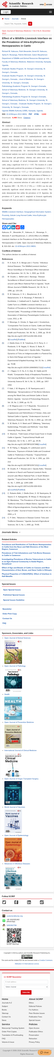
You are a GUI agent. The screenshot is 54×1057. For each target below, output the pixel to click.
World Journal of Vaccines (14, 807)
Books (4, 1010)
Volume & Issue (8, 1042)
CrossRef (13, 340)
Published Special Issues (14, 595)
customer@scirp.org (15, 916)
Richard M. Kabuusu (10, 51)
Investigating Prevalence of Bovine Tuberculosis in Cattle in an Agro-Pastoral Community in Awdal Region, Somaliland (26, 561)
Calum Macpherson (39, 55)
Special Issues (34, 1020)
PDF (30, 114)
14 (4, 518)
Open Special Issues (12, 590)
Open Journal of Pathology (15, 666)
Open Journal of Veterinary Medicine (16, 31)
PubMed (21, 340)
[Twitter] (4, 902)
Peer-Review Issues (37, 1013)
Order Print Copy (10, 614)
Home (7, 19)
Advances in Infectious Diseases (17, 864)
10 (4, 434)
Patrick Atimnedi (24, 55)
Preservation (34, 1035)
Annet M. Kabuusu (39, 51)
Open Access (34, 1028)
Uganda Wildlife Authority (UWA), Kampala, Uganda (22, 111)
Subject (5, 1006)
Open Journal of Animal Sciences (17, 638)
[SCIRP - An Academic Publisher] (17, 4)
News (4, 1020)
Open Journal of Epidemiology (16, 835)
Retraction (33, 1039)
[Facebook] (16, 902)
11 (3, 448)
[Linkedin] (29, 902)
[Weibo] (42, 902)
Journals (15, 19)
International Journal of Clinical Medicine (20, 750)
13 (4, 493)
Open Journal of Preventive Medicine (19, 722)
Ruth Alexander (25, 51)
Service (6, 1024)
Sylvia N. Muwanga (9, 55)
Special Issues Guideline (13, 600)
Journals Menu (10, 532)
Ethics (31, 1003)
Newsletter (7, 609)
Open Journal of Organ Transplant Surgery (21, 779)
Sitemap (5, 1013)
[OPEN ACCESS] (46, 4)
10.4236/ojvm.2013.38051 (16, 114)
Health (7, 694)
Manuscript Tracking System (13, 1028)
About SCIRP (36, 999)
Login (6, 12)
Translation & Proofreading (12, 1035)
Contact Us (7, 618)
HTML (36, 114)
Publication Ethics (36, 1032)
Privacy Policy (34, 1042)
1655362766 (12, 925)
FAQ (4, 623)
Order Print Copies (9, 1032)
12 (4, 469)
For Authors (33, 1010)
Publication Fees (35, 1017)
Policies (33, 1024)
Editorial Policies (35, 1006)
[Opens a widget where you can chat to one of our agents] (44, 1053)
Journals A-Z (7, 1003)
